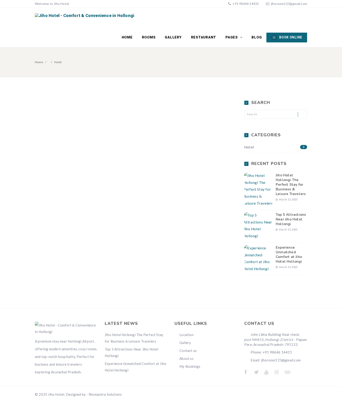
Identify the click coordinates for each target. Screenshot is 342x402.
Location (186, 335)
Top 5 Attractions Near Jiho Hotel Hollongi (291, 219)
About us (186, 358)
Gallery (173, 37)
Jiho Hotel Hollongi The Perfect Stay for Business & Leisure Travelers (291, 184)
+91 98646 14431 (245, 4)
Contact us (188, 350)
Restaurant (203, 37)
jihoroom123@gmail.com (289, 4)
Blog (256, 37)
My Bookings (189, 366)
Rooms (149, 37)
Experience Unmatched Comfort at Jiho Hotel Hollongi (289, 254)
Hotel (274, 147)
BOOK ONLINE (290, 37)
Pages (232, 37)
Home (127, 37)
